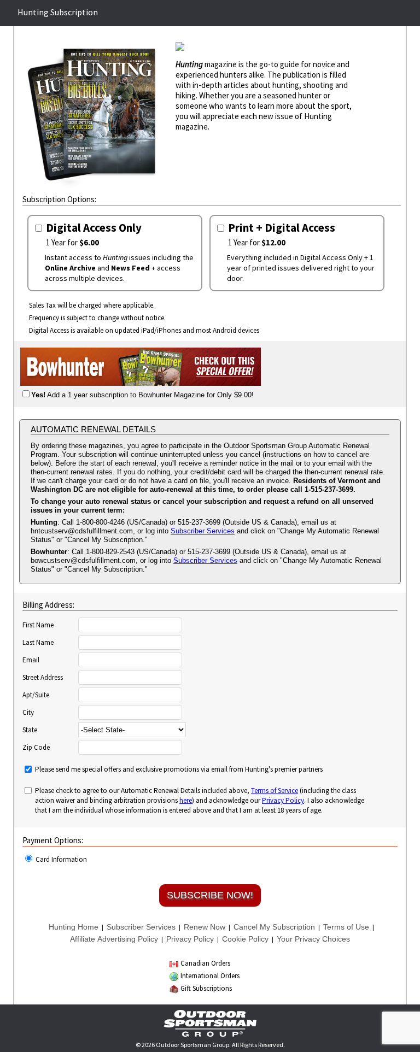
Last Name (38, 643)
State (29, 730)
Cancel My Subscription (274, 926)
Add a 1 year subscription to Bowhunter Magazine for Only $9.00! (142, 395)
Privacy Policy (283, 800)
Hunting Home (73, 926)
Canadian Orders (205, 963)
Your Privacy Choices (313, 939)
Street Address (42, 677)
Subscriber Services (203, 531)
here (185, 800)
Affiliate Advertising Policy (114, 939)
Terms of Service (274, 790)
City (28, 712)
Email (30, 660)
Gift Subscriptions (206, 988)
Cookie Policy (245, 939)
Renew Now (204, 926)
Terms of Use (346, 926)
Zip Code (36, 747)
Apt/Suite (35, 695)
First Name (38, 625)
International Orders (210, 975)
